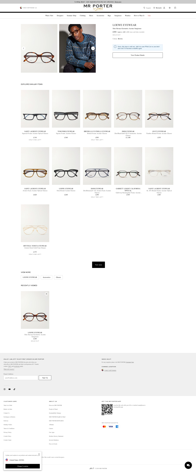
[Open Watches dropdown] (131, 14)
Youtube (9, 389)
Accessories (46, 277)
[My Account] (164, 8)
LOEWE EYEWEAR (124, 25)
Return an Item (8, 409)
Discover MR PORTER (55, 405)
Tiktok (14, 389)
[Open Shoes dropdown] (94, 14)
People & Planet (53, 409)
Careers (51, 428)
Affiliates (51, 424)
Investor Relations (54, 440)
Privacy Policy (7, 432)
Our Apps (51, 432)
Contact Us (7, 413)
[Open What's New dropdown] (54, 14)
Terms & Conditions (9, 428)
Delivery (6, 421)
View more (98, 265)
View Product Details (138, 55)
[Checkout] (174, 8)
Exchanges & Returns (9, 417)
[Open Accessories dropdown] (105, 14)
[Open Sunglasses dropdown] (122, 14)
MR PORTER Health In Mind (57, 417)
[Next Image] (93, 48)
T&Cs (9, 366)
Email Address (8, 374)
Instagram (4, 389)
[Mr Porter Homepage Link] (98, 8)
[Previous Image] (23, 48)
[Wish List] (170, 8)
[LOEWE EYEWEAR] (39, 48)
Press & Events (53, 444)
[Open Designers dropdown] (64, 14)
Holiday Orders (8, 424)
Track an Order (8, 405)
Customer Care (130, 362)
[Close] (39, 454)
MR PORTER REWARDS (56, 421)
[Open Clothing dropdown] (86, 14)
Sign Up (45, 378)
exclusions (17, 366)
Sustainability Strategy (55, 413)
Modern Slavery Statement (56, 436)
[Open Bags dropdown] (112, 14)
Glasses (58, 277)
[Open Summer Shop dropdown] (77, 14)
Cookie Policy (7, 436)
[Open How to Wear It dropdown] (145, 14)
